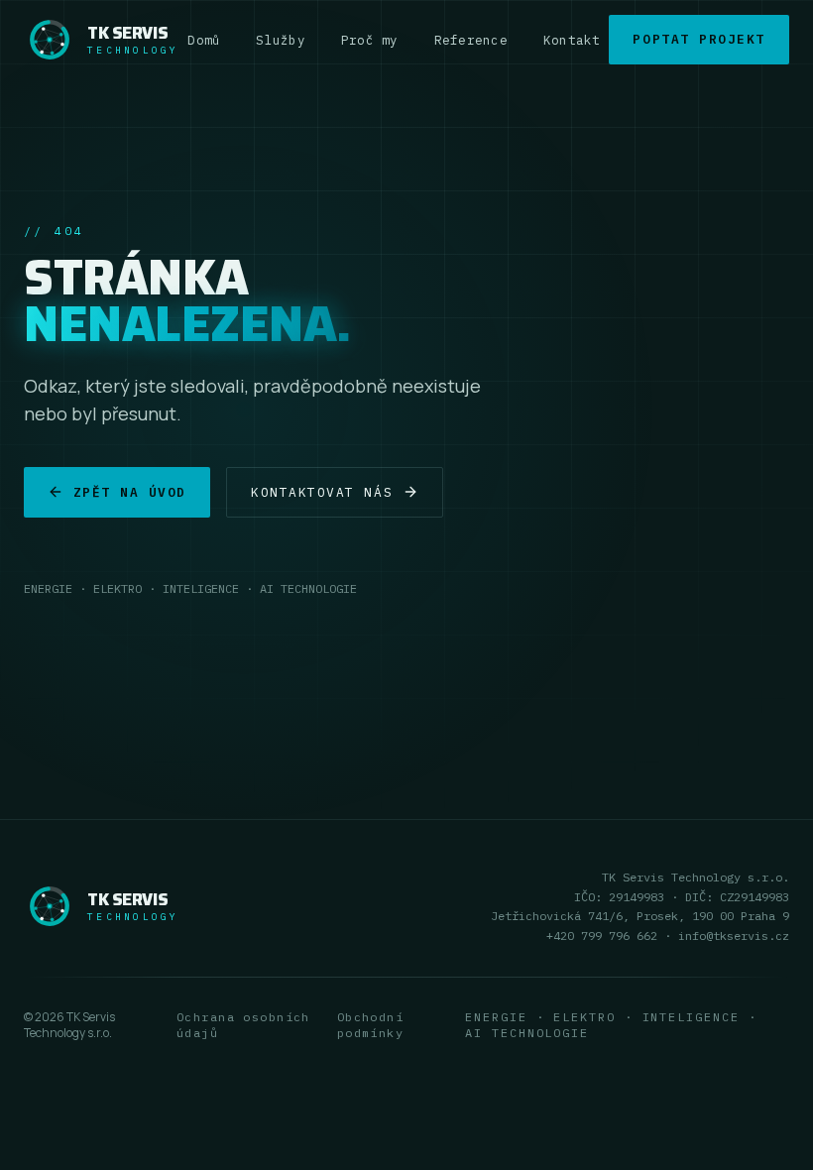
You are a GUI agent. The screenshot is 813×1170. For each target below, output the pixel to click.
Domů (203, 40)
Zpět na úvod (129, 492)
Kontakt (572, 40)
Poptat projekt (699, 39)
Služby (280, 40)
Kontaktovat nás (322, 492)
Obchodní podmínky (371, 1024)
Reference (471, 40)
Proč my (370, 40)
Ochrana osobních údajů (243, 1024)
